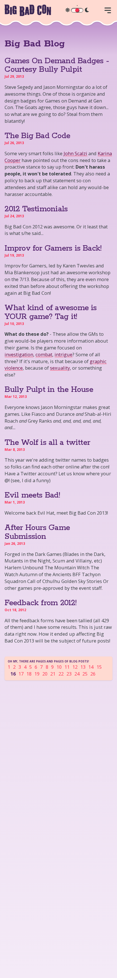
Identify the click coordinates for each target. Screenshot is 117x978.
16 (13, 673)
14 (90, 667)
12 (75, 667)
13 (82, 667)
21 (52, 673)
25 (84, 673)
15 (99, 667)
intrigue (63, 354)
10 (59, 667)
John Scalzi (75, 153)
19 (36, 673)
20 (44, 673)
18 (29, 673)
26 (92, 673)
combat (43, 354)
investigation (19, 354)
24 (77, 673)
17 (21, 673)
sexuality (60, 368)
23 (69, 673)
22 (61, 673)
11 (67, 667)
